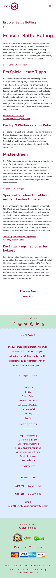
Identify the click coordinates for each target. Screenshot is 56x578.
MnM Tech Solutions (32, 573)
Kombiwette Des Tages (13, 115)
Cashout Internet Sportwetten (16, 118)
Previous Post (28, 291)
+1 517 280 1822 (33, 494)
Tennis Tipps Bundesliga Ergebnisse (19, 236)
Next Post (28, 296)
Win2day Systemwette (13, 240)
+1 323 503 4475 (33, 486)
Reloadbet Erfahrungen (13, 189)
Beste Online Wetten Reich (15, 65)
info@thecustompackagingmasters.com (28, 506)
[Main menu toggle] (50, 6)
